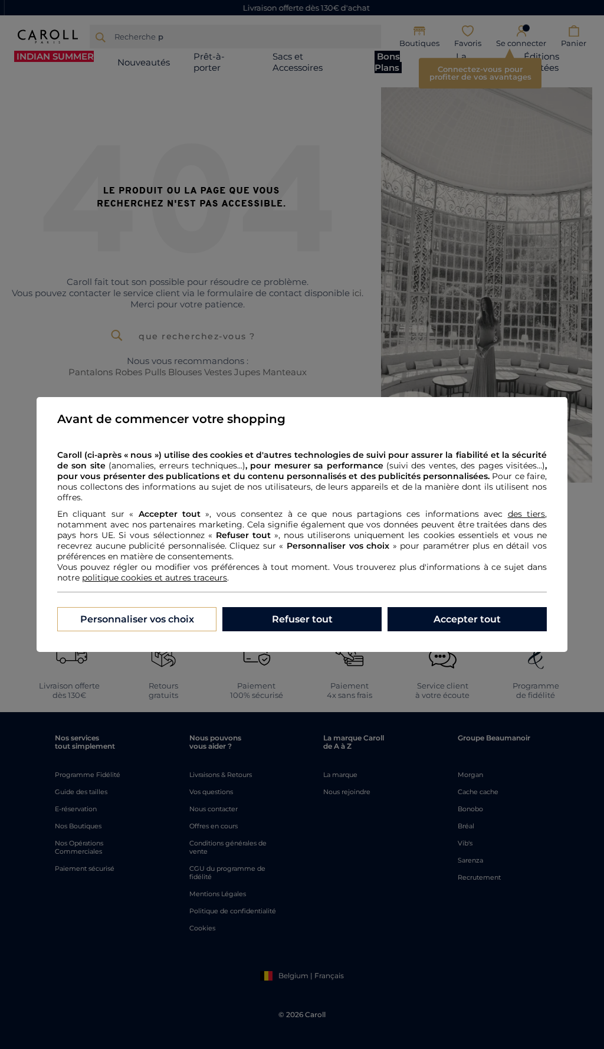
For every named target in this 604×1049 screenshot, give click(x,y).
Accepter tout (467, 619)
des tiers (526, 514)
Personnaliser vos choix (137, 619)
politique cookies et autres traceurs (154, 577)
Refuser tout (302, 619)
